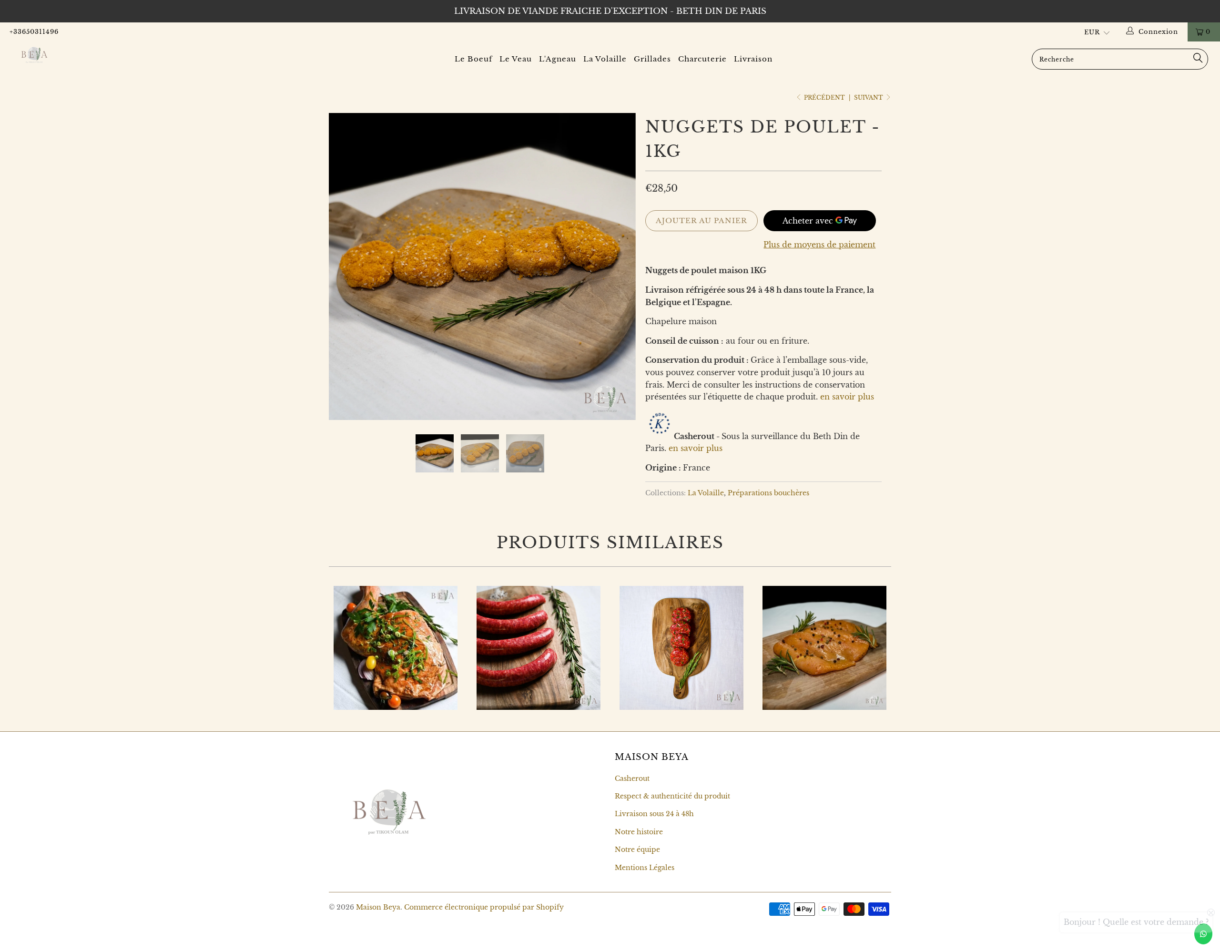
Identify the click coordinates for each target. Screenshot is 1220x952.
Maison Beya (378, 907)
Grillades (652, 58)
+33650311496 (34, 32)
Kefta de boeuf (681, 648)
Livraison (753, 58)
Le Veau (515, 58)
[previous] (345, 273)
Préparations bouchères (768, 493)
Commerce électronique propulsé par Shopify (484, 907)
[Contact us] (1203, 933)
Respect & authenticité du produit (672, 796)
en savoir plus (847, 396)
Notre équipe (637, 849)
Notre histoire (639, 832)
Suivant (869, 97)
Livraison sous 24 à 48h (654, 813)
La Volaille (605, 58)
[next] (619, 273)
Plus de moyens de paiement (819, 244)
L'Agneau (557, 58)
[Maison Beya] (102, 54)
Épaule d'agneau (395, 648)
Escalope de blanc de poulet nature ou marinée (824, 648)
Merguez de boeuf (538, 648)
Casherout (632, 778)
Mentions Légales (644, 867)
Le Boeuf (473, 58)
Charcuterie (702, 58)
